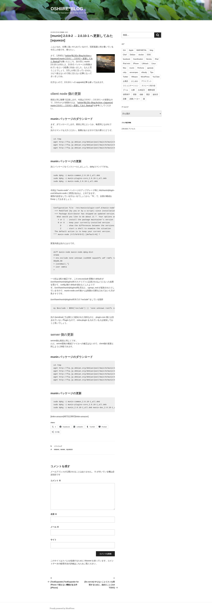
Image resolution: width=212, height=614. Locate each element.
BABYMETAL (142, 50)
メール (55, 527)
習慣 (134, 94)
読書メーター (135, 99)
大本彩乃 (141, 90)
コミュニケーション (130, 86)
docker (141, 55)
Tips (151, 72)
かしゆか (134, 81)
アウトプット (146, 81)
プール (125, 90)
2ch (124, 50)
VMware (134, 77)
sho (66, 32)
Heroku (149, 59)
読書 (124, 99)
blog (151, 50)
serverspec (134, 72)
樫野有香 (151, 90)
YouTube (156, 77)
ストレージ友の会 (148, 86)
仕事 (133, 90)
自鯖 (141, 94)
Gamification (138, 59)
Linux (154, 63)
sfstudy (144, 72)
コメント (56, 480)
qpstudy (150, 68)
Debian (56, 449)
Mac (124, 68)
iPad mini (126, 63)
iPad (156, 59)
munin (62, 449)
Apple (131, 50)
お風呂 (125, 81)
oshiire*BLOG (67, 8)
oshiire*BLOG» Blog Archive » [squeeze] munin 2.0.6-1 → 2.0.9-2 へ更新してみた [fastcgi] (72, 59)
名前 (54, 514)
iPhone (136, 63)
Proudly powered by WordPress (62, 608)
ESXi (149, 55)
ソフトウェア (58, 446)
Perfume (140, 68)
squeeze (69, 449)
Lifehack (145, 63)
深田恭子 (126, 94)
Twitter (125, 77)
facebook (126, 59)
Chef (125, 55)
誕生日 (155, 94)
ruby (124, 72)
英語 (148, 94)
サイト (53, 540)
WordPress (145, 77)
